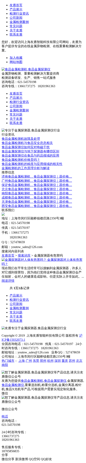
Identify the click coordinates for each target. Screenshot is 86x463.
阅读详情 (8, 280)
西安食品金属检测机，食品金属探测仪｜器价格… (37, 206)
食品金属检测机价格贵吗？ (21, 159)
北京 (79, 360)
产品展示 (16, 9)
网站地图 (16, 62)
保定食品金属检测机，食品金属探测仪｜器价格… (37, 185)
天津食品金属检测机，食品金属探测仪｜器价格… (37, 201)
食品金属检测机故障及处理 (21, 138)
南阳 (5, 365)
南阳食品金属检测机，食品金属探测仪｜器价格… (37, 193)
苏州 (72, 360)
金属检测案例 (19, 22)
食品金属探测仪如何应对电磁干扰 (26, 147)
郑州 (43, 360)
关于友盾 (16, 30)
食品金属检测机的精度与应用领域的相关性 (32, 164)
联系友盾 (16, 34)
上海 (21, 360)
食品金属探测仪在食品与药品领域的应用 (30, 155)
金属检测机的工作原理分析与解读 (26, 168)
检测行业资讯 (19, 13)
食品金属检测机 (32, 380)
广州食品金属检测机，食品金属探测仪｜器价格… (37, 180)
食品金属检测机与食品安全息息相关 (27, 143)
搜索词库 (24, 255)
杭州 (50, 360)
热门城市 (8, 360)
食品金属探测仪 (55, 380)
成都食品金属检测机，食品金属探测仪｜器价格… (37, 197)
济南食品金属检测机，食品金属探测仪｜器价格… (37, 176)
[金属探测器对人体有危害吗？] (24, 259)
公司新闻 (16, 17)
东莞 (36, 360)
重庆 (65, 360)
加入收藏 (16, 57)
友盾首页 (16, 5)
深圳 (57, 360)
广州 (29, 360)
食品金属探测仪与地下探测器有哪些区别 (30, 151)
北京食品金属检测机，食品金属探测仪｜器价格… (37, 189)
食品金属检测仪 (13, 385)
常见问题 (16, 26)
